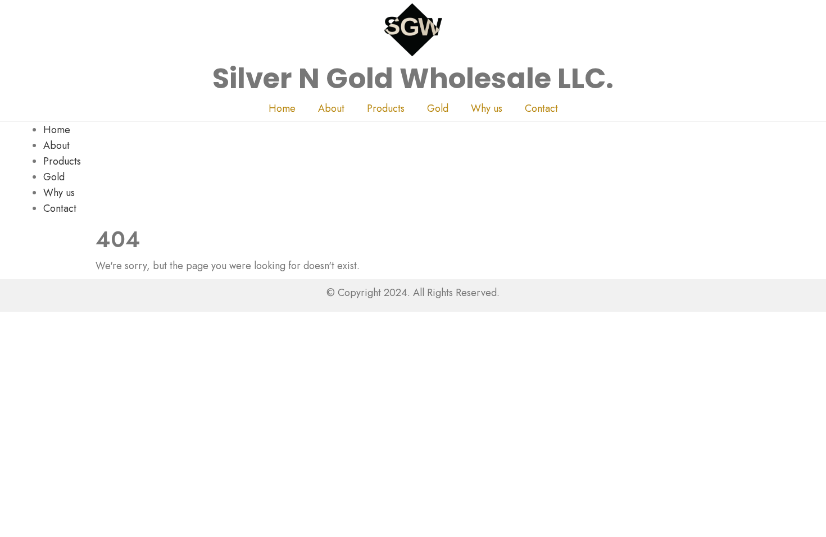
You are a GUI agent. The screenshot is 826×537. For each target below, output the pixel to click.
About (331, 108)
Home (282, 108)
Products (386, 108)
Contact (541, 108)
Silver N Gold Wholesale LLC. (413, 78)
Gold (437, 108)
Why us (486, 108)
